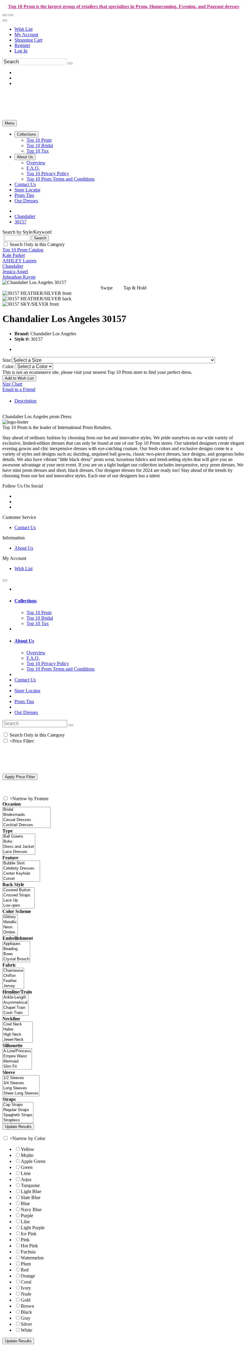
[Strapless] (18, 1120)
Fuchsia (28, 1251)
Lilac (25, 1221)
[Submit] (70, 63)
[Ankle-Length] (15, 997)
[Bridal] (26, 809)
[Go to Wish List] (10, 15)
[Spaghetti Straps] (18, 1115)
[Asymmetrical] (15, 1002)
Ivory (26, 1287)
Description (25, 400)
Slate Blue (30, 1197)
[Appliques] (16, 943)
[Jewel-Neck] (18, 1039)
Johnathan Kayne (19, 277)
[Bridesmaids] (26, 814)
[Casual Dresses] (26, 820)
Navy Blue (31, 1209)
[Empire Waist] (17, 1056)
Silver (26, 1324)
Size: (7, 360)
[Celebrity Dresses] (21, 868)
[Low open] (18, 905)
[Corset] (21, 878)
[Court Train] (15, 1012)
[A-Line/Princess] (17, 1051)
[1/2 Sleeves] (21, 1078)
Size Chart (12, 384)
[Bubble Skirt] (21, 863)
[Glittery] (10, 917)
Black (26, 1312)
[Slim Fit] (17, 1066)
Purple (27, 1215)
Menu (9, 123)
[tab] (129, 601)
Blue (25, 1203)
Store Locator (27, 690)
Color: (9, 366)
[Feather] (13, 981)
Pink (25, 1239)
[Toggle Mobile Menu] (4, 580)
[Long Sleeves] (21, 1088)
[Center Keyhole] (21, 873)
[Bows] (16, 954)
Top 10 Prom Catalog (22, 249)
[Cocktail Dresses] (26, 825)
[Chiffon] (13, 975)
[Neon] (10, 927)
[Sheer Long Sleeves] (21, 1093)
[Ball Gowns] (19, 836)
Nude (26, 1294)
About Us (23, 548)
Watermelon (32, 1257)
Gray (25, 1318)
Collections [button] (25, 600)
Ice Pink (28, 1233)
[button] (26, 134)
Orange (28, 1275)
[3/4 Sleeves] (21, 1083)
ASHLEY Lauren (19, 260)
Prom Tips (24, 701)
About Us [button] (24, 640)
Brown (27, 1306)
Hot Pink (29, 1245)
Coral (26, 1281)
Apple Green (33, 1161)
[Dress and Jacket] (19, 846)
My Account (26, 34)
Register (22, 45)
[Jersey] (13, 986)
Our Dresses (26, 712)
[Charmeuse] (13, 970)
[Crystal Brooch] (16, 959)
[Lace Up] (18, 900)
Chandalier (12, 266)
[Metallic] (10, 922)
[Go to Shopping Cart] (4, 15)
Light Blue (31, 1191)
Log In (20, 50)
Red (25, 1269)
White (26, 1330)
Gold (25, 1300)
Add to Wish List (19, 378)
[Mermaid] (17, 1061)
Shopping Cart (28, 40)
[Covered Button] (18, 890)
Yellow (27, 1149)
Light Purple (33, 1227)
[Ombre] (10, 932)
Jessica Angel (15, 271)
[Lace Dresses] (19, 851)
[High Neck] (18, 1034)
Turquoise (30, 1185)
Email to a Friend (18, 389)
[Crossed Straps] (18, 895)
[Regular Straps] (18, 1110)
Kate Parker (13, 255)
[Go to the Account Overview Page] (4, 20)
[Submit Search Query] (70, 725)
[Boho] (19, 841)
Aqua (26, 1179)
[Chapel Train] (15, 1007)
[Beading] (16, 949)
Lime (26, 1173)
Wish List (23, 29)
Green (27, 1167)
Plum (26, 1263)
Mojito (27, 1155)
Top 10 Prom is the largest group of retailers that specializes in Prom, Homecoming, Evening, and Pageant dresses (123, 6)
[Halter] (18, 1029)
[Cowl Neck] (18, 1024)
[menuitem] (129, 29)
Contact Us (25, 527)
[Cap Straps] (18, 1104)
